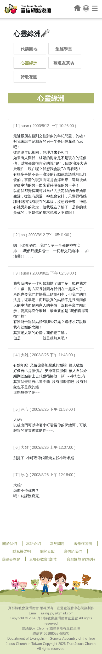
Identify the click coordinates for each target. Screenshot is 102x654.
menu (95, 8)
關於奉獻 (47, 551)
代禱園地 (29, 49)
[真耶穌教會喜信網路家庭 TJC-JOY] (27, 9)
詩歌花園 (29, 77)
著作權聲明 (83, 543)
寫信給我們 (73, 551)
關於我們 (9, 543)
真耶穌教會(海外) (81, 559)
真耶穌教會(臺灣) (43, 559)
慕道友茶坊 (63, 63)
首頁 (77, 8)
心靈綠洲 (29, 63)
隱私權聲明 (22, 551)
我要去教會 (11, 559)
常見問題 (57, 543)
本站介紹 (33, 543)
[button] (86, 8)
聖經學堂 (63, 49)
